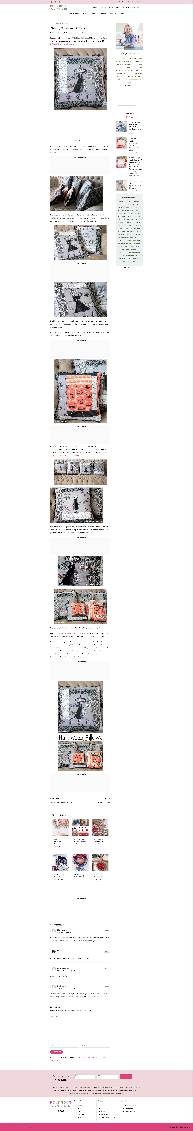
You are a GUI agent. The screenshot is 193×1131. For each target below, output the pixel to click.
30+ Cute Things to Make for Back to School (80, 841)
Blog (10, 1127)
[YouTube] (59, 1)
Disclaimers (129, 1109)
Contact (104, 1106)
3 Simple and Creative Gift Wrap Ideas (98, 841)
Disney (79, 1117)
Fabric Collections (108, 1117)
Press (103, 1111)
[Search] (140, 107)
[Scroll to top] (189, 1124)
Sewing (94, 13)
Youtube (102, 7)
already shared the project (70, 633)
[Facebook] (51, 1)
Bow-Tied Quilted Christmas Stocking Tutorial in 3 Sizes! (134, 144)
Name (54, 1045)
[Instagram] (55, 1)
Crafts (103, 13)
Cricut (122, 13)
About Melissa (130, 1111)
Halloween (66, 23)
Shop (117, 7)
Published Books (107, 1114)
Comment (55, 1016)
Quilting (85, 13)
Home (95, 7)
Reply (107, 930)
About (110, 7)
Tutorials (125, 7)
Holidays (113, 13)
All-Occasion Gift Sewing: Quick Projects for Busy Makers (135, 125)
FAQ (102, 1109)
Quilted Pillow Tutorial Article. (62, 44)
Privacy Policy (130, 1106)
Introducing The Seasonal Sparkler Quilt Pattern (135, 184)
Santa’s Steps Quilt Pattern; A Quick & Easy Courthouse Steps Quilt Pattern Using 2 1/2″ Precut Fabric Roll (135, 166)
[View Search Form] (142, 8)
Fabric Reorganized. (102, 800)
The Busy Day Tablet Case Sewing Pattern (59, 877)
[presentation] (60, 827)
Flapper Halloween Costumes (61, 800)
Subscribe (135, 7)
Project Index (74, 13)
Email (85, 1045)
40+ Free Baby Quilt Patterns (135, 1)
